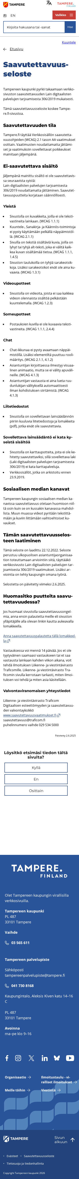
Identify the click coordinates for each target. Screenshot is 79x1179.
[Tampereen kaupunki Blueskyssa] (56, 1058)
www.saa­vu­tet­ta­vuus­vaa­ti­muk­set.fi (29, 715)
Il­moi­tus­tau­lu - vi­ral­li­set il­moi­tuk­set (56, 1079)
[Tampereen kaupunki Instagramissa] (18, 1058)
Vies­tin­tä (48, 1090)
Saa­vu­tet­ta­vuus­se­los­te (39, 1156)
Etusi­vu (16, 49)
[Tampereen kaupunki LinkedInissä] (44, 1058)
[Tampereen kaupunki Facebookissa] (7, 1058)
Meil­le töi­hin (15, 1090)
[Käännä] (49, 2)
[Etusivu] (15, 4)
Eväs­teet (12, 1156)
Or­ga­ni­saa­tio (15, 1077)
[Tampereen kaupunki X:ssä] (31, 1058)
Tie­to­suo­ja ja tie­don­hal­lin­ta (25, 1163)
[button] (36, 768)
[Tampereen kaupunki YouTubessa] (70, 1058)
